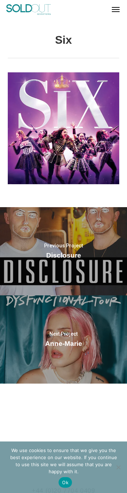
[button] (115, 9)
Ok (65, 482)
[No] (118, 467)
